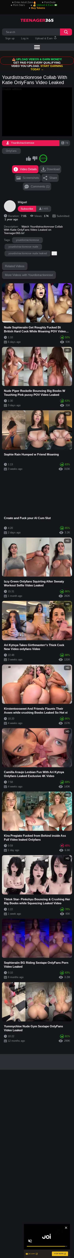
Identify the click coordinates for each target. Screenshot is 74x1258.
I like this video (28, 158)
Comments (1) (40, 186)
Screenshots (31, 177)
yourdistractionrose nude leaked (27, 253)
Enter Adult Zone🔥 (25, 2)
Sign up (9, 38)
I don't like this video (34, 158)
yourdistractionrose (27, 240)
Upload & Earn (44, 38)
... (54, 253)
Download (53, 169)
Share (53, 177)
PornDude (50, 2)
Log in (24, 38)
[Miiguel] (10, 206)
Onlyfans (11, 150)
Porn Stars (19, 5)
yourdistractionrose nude (23, 246)
